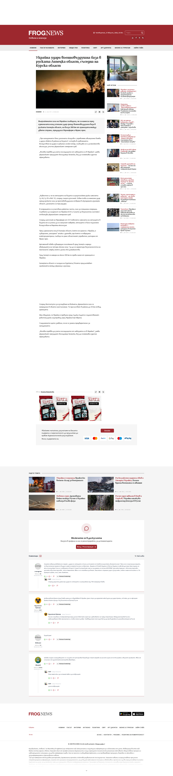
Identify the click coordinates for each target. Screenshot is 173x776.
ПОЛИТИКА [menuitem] (85, 48)
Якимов (38, 665)
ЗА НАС (99, 735)
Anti (49, 579)
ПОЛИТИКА (96, 727)
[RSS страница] (143, 37)
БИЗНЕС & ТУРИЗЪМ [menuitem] (122, 48)
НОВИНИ (38, 112)
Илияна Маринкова (47, 392)
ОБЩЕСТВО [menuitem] (73, 48)
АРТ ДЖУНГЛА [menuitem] (106, 48)
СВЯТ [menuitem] (95, 48)
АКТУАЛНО (86, 727)
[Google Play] (125, 714)
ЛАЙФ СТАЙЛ (139, 727)
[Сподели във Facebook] (99, 112)
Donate (107, 430)
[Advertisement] (86, 12)
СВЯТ (104, 727)
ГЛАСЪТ (69, 727)
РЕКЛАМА (116, 735)
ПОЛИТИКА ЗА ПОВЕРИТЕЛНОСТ (133, 735)
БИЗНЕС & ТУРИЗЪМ (126, 727)
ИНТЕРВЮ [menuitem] (61, 48)
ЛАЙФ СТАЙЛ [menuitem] (138, 48)
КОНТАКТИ (107, 735)
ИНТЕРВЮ (77, 727)
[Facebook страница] (136, 37)
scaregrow (38, 572)
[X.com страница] (139, 37)
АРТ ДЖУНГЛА (112, 727)
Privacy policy (100, 744)
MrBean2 (38, 643)
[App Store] (138, 714)
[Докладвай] (53, 576)
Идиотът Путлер (38, 607)
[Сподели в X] (103, 112)
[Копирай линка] (95, 112)
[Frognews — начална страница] (40, 713)
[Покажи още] (86, 770)
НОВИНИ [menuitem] (33, 48)
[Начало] (132, 37)
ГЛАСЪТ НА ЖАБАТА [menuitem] (47, 48)
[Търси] (142, 32)
